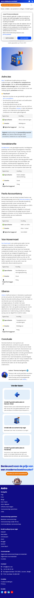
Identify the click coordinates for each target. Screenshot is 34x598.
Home (2, 9)
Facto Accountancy (25, 199)
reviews (19, 108)
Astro (2, 80)
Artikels (7, 9)
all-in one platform (8, 98)
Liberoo (3, 295)
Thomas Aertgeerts (20, 370)
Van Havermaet (5, 243)
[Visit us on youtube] (12, 592)
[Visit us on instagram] (5, 592)
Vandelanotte (5, 147)
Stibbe (24, 379)
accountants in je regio (17, 9)
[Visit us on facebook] (2, 592)
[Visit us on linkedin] (8, 592)
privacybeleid (7, 34)
